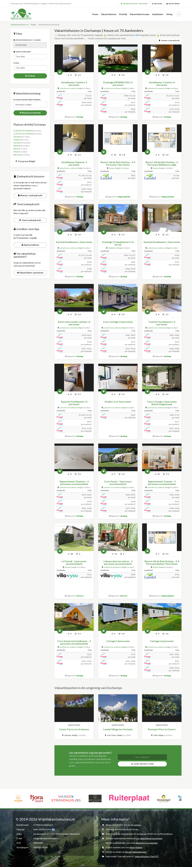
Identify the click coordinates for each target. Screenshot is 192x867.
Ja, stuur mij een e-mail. (142, 763)
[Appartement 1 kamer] (161, 457)
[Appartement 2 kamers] (74, 457)
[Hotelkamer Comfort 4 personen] (161, 58)
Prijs (16, 63)
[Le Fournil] (74, 537)
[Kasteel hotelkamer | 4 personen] (74, 218)
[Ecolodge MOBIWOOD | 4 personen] (118, 58)
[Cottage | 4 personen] (118, 617)
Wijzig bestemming (30, 112)
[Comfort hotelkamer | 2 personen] (161, 298)
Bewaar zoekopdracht (31, 195)
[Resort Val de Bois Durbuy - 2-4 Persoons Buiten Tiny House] (161, 537)
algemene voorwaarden (147, 843)
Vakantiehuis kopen (139, 14)
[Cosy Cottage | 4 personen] (118, 298)
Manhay (17, 145)
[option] (18, 798)
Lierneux (18, 142)
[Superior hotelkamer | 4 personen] (74, 377)
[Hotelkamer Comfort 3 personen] (74, 58)
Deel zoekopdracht (31, 220)
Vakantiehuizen (108, 14)
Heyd (16, 151)
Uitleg (169, 14)
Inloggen (157, 4)
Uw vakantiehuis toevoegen (149, 838)
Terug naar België (26, 161)
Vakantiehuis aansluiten (31, 272)
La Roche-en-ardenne (24, 133)
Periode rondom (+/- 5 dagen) (28, 40)
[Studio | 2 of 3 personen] (118, 377)
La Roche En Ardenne (24, 130)
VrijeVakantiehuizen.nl (19, 24)
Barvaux (17, 154)
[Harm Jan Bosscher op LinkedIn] (53, 829)
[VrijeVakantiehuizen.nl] (27, 14)
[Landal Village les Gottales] (118, 708)
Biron (16, 148)
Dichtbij (123, 14)
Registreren (174, 4)
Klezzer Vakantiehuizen (136, 852)
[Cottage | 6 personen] (161, 617)
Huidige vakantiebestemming (27, 100)
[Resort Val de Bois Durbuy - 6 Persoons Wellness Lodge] (161, 138)
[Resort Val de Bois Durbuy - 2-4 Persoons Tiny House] (118, 138)
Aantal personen (23, 52)
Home (95, 14)
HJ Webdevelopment (43, 825)
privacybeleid (136, 847)
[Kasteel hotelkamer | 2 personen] (161, 218)
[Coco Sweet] (118, 457)
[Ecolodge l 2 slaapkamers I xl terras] (118, 218)
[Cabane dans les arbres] (118, 537)
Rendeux (18, 136)
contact (137, 825)
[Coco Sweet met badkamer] (74, 617)
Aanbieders (158, 14)
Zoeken (31, 75)
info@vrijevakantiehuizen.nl (46, 838)
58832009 (38, 843)
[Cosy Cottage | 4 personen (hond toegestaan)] (161, 377)
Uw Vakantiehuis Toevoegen (135, 4)
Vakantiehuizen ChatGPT (147, 856)
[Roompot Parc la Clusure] (161, 708)
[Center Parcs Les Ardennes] (74, 708)
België (33, 24)
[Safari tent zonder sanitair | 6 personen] (74, 298)
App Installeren (31, 245)
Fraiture (17, 139)
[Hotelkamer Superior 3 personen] (74, 138)
